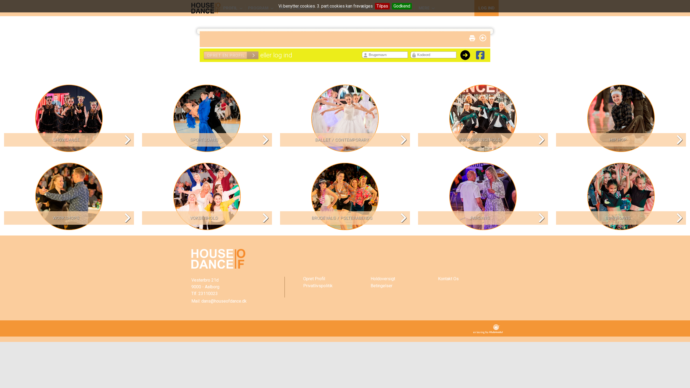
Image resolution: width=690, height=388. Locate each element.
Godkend (402, 6)
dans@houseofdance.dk (224, 301)
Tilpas (382, 6)
